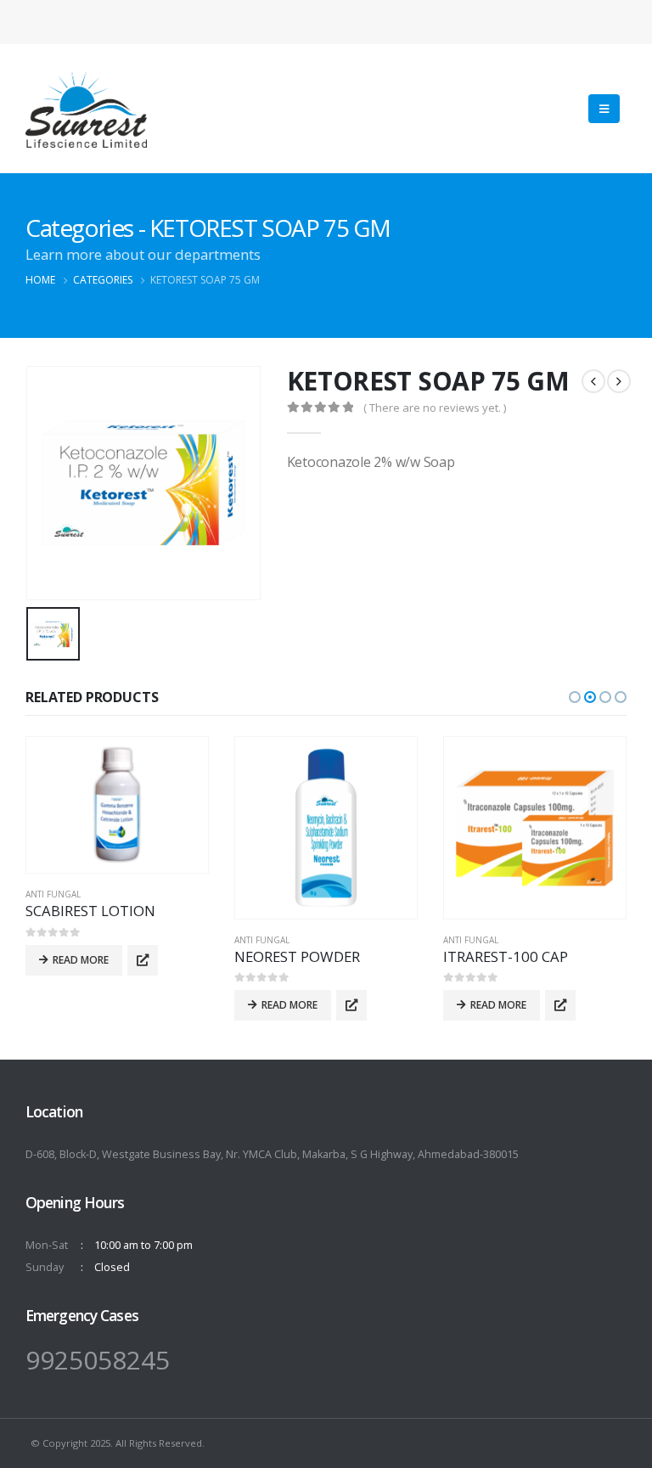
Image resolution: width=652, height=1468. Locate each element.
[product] (117, 805)
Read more (81, 960)
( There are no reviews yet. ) (434, 407)
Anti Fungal (53, 894)
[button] (574, 697)
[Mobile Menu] (604, 108)
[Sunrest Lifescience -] (86, 109)
